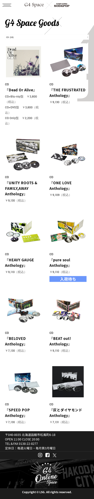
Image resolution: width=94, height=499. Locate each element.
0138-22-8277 (28, 443)
